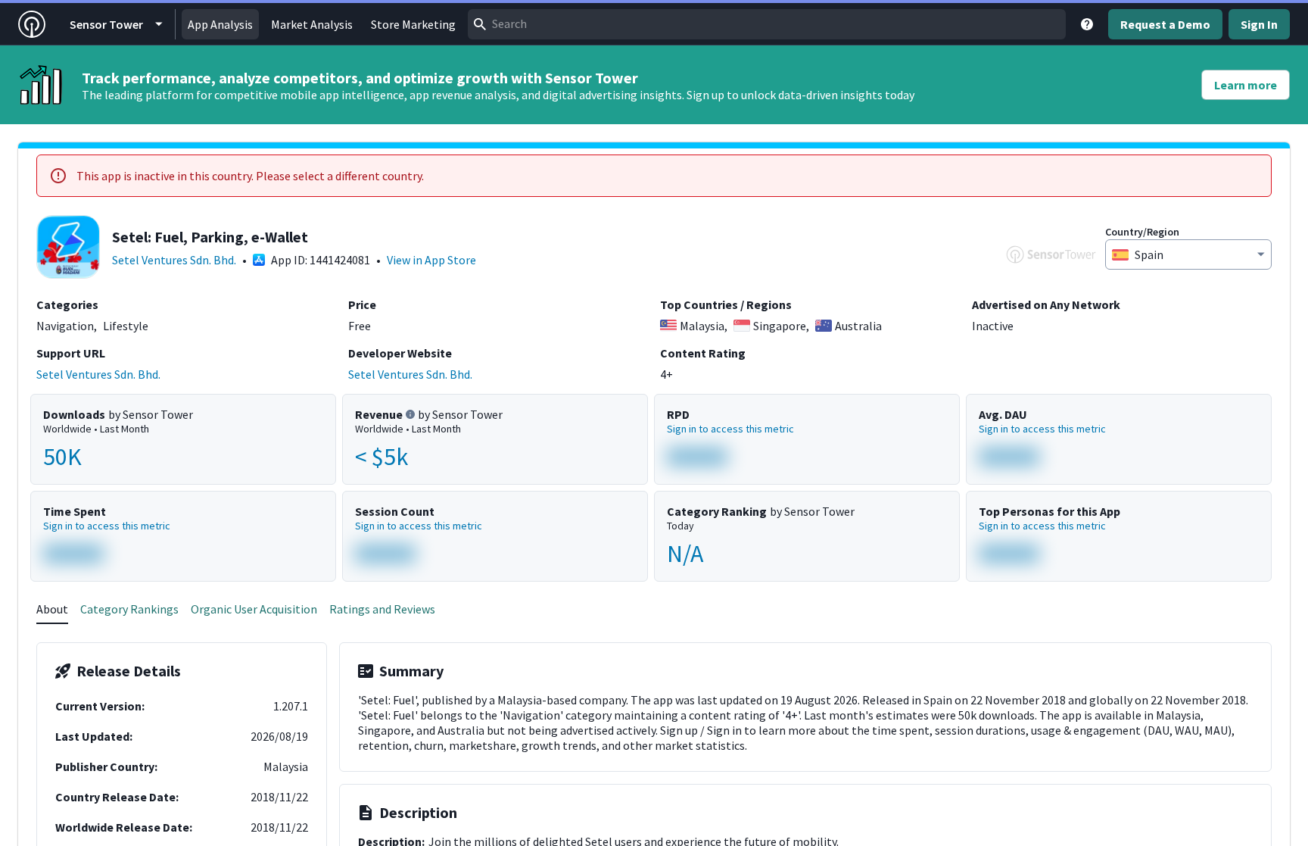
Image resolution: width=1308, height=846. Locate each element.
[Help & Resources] (1087, 24)
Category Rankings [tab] (129, 609)
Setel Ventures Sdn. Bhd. (174, 259)
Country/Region (1142, 232)
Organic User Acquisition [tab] (254, 609)
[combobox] (767, 24)
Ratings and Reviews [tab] (382, 609)
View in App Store (431, 259)
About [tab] (52, 609)
